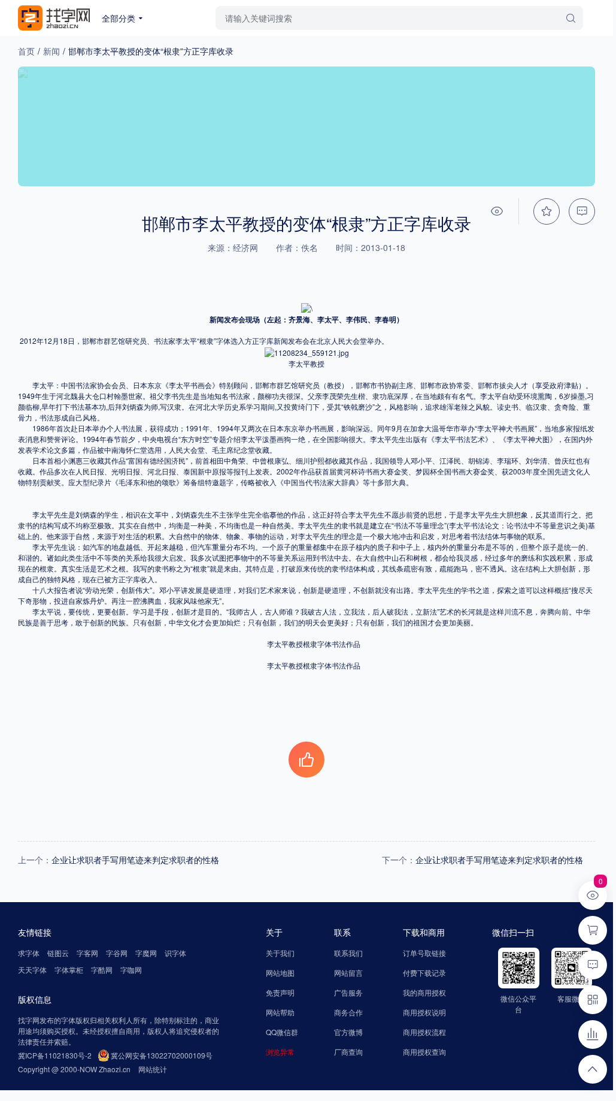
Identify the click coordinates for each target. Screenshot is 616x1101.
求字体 (29, 953)
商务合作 (348, 1012)
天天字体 (32, 969)
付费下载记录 (424, 972)
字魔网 (146, 953)
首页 (26, 51)
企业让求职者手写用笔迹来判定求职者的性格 (135, 860)
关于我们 (280, 953)
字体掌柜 (68, 969)
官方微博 (348, 1032)
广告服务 (348, 992)
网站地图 (280, 972)
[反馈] (582, 211)
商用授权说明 (424, 1012)
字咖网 (131, 969)
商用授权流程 (424, 1032)
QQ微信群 (282, 1032)
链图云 (58, 953)
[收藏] (546, 211)
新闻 (51, 51)
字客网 (87, 953)
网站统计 (152, 1069)
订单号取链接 (424, 953)
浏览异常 (280, 1051)
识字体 (175, 953)
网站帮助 (280, 1012)
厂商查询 (348, 1051)
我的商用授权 (424, 992)
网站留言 (348, 972)
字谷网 (117, 953)
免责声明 (280, 992)
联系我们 (348, 953)
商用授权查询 (424, 1051)
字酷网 (102, 969)
